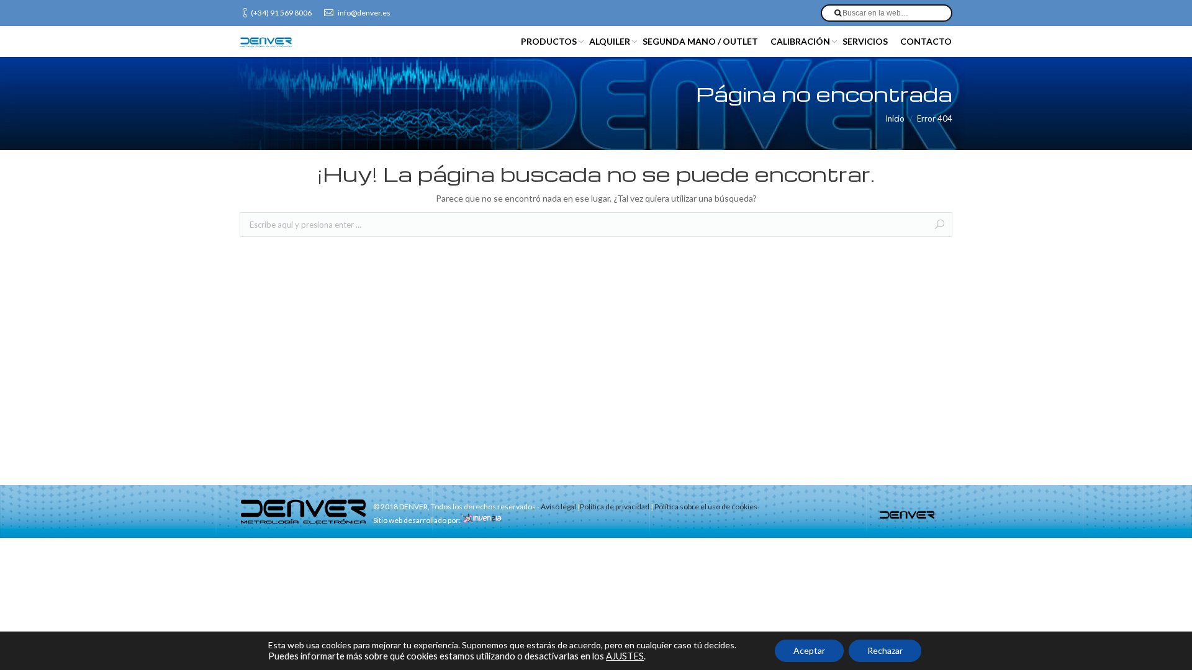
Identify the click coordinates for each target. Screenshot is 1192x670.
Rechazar (885, 650)
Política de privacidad (614, 506)
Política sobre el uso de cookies (705, 506)
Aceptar (809, 650)
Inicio (895, 118)
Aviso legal (558, 506)
